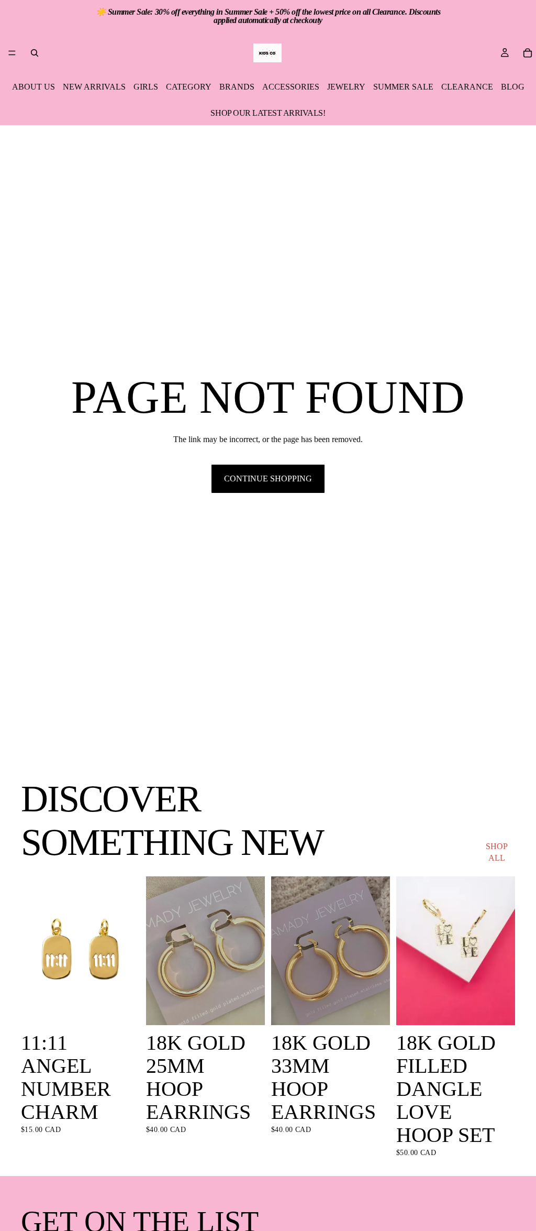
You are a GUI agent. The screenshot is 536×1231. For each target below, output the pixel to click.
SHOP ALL (497, 852)
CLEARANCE (467, 86)
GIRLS (145, 86)
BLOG (512, 86)
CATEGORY (188, 86)
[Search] (34, 52)
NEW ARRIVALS (94, 86)
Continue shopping (268, 478)
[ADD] (123, 1008)
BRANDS (236, 86)
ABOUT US (33, 86)
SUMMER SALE (403, 86)
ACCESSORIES (290, 86)
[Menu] (12, 53)
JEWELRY (346, 86)
